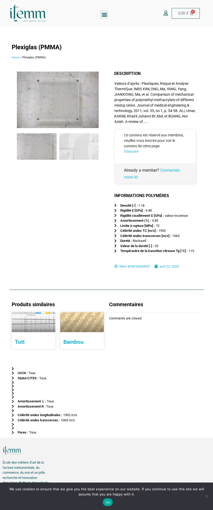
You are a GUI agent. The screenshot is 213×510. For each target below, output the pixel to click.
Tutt (20, 342)
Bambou (73, 342)
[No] (206, 496)
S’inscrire (131, 151)
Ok (107, 502)
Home (15, 57)
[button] (104, 14)
